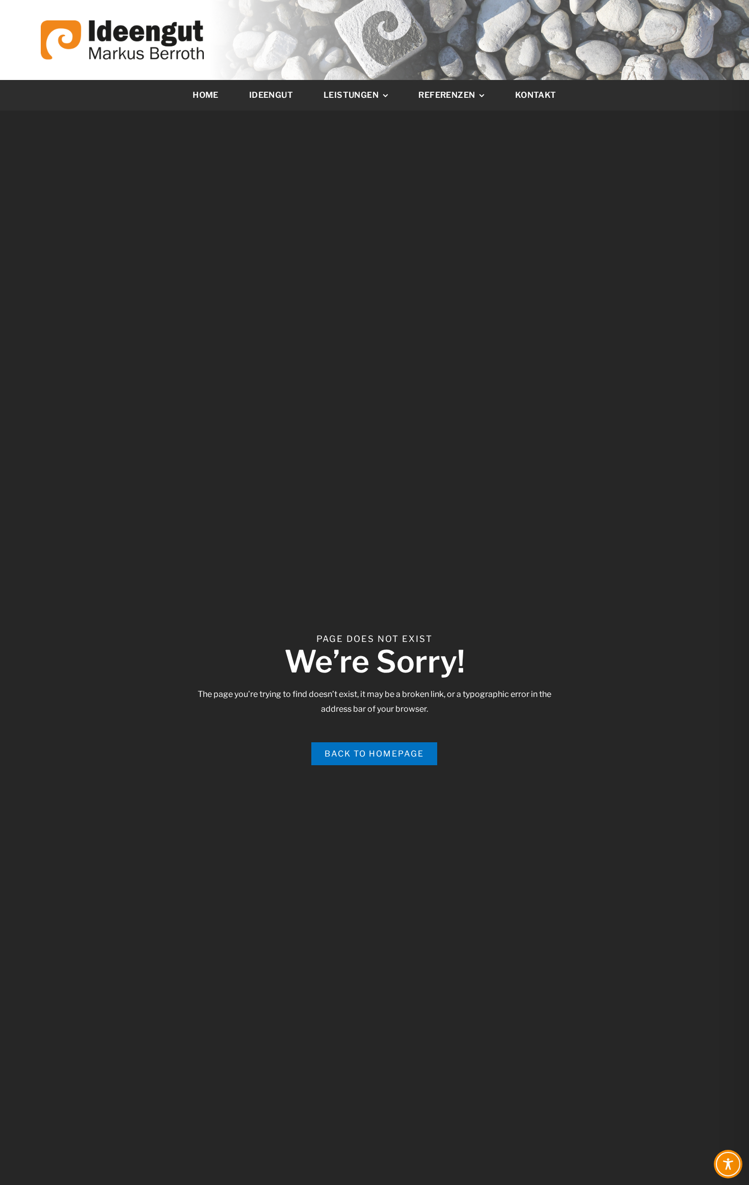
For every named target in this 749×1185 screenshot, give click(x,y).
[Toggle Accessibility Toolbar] (728, 1164)
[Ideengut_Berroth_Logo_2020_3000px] (122, 24)
